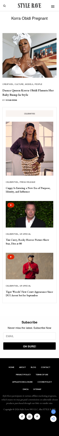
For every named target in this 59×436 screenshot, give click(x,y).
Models (29, 84)
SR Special (25, 234)
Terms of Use (42, 374)
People (38, 84)
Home (11, 367)
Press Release (27, 182)
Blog (33, 367)
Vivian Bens (11, 100)
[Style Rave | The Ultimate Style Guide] (29, 5)
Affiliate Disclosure (22, 382)
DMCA (26, 389)
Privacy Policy (23, 374)
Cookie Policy (45, 382)
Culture (19, 84)
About (22, 367)
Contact (45, 367)
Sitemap (37, 389)
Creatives (7, 84)
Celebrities (12, 182)
